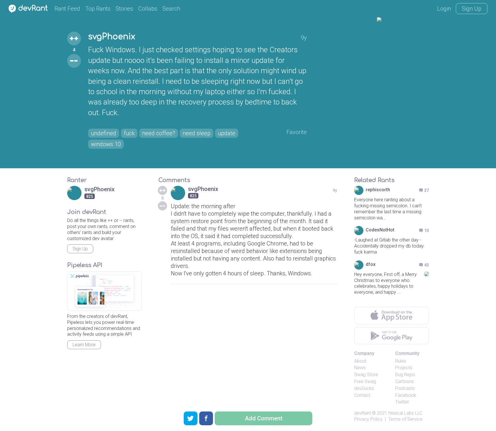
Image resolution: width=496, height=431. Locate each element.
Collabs (147, 8)
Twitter (402, 402)
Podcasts (405, 388)
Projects (403, 367)
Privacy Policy (368, 419)
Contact (362, 395)
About (360, 361)
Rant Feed (67, 8)
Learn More (84, 344)
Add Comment (263, 418)
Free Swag (365, 381)
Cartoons (404, 381)
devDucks (364, 388)
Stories (124, 8)
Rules (400, 361)
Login (444, 8)
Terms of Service (405, 419)
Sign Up (471, 8)
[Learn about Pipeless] (104, 291)
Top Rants (98, 8)
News (360, 367)
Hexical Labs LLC (405, 413)
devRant (362, 413)
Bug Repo (405, 374)
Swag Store (366, 374)
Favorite (296, 132)
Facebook (405, 395)
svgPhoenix (111, 36)
